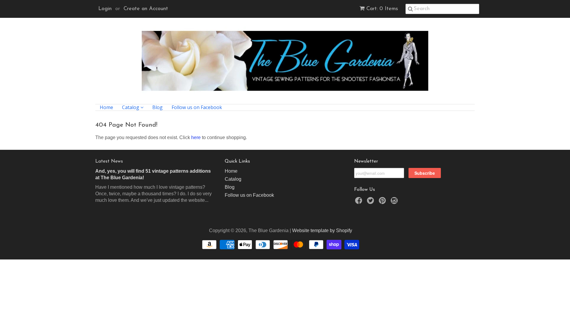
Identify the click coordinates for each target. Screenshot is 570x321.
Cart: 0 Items (382, 9)
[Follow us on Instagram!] (395, 202)
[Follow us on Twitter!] (371, 202)
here (196, 137)
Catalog (131, 107)
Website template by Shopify (322, 230)
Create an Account (146, 9)
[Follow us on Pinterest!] (383, 202)
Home (106, 107)
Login (105, 9)
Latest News (109, 161)
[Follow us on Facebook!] (359, 202)
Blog (157, 107)
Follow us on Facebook (197, 107)
